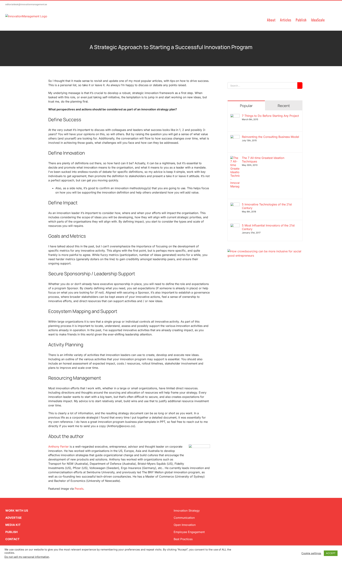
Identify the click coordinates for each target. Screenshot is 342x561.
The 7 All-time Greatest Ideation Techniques (263, 159)
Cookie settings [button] (311, 553)
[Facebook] (234, 275)
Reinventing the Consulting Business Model (270, 137)
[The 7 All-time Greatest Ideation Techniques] (235, 158)
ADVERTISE (13, 517)
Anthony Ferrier (58, 446)
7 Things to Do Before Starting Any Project (270, 116)
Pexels (79, 488)
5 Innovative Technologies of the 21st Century (267, 206)
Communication (184, 517)
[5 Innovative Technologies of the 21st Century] (235, 204)
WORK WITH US (16, 510)
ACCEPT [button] (330, 553)
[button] (330, 19)
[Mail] (246, 275)
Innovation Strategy (187, 510)
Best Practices (183, 539)
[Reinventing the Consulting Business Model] (235, 137)
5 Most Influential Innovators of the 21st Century (268, 227)
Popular (246, 105)
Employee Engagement (189, 532)
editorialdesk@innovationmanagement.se (26, 4)
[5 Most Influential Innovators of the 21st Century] (235, 226)
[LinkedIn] (240, 275)
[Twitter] (228, 275)
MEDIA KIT (13, 525)
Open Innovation (185, 525)
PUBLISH (11, 532)
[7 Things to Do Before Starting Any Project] (235, 116)
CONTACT (12, 539)
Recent (284, 105)
